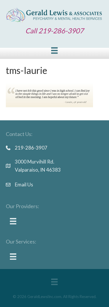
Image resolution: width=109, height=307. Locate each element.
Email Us (24, 184)
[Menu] (54, 50)
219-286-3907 (31, 148)
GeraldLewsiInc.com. (44, 296)
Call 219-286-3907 (54, 30)
